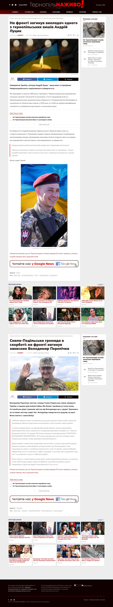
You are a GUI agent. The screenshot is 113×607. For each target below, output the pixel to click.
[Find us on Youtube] (12, 5)
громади (24, 510)
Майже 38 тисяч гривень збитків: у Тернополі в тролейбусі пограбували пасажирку (95, 60)
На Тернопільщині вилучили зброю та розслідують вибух (32, 120)
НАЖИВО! (20, 35)
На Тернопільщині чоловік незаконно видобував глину (31, 117)
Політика (43, 12)
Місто (18, 272)
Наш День (19, 508)
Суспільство (29, 12)
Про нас (86, 590)
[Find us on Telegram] (15, 5)
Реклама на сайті (94, 590)
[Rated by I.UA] (78, 576)
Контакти (102, 590)
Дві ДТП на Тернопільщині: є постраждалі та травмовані (96, 51)
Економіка (56, 12)
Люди (41, 35)
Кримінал (69, 12)
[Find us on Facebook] (9, 5)
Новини (15, 12)
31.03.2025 (29, 35)
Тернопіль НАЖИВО (20, 592)
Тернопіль (82, 12)
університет (53, 275)
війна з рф (17, 275)
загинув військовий (27, 275)
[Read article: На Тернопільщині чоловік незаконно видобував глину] (93, 30)
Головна (12, 18)
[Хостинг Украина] (87, 576)
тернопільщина (44, 275)
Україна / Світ (97, 12)
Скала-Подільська (46, 510)
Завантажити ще (44, 124)
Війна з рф (17, 18)
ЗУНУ (36, 275)
